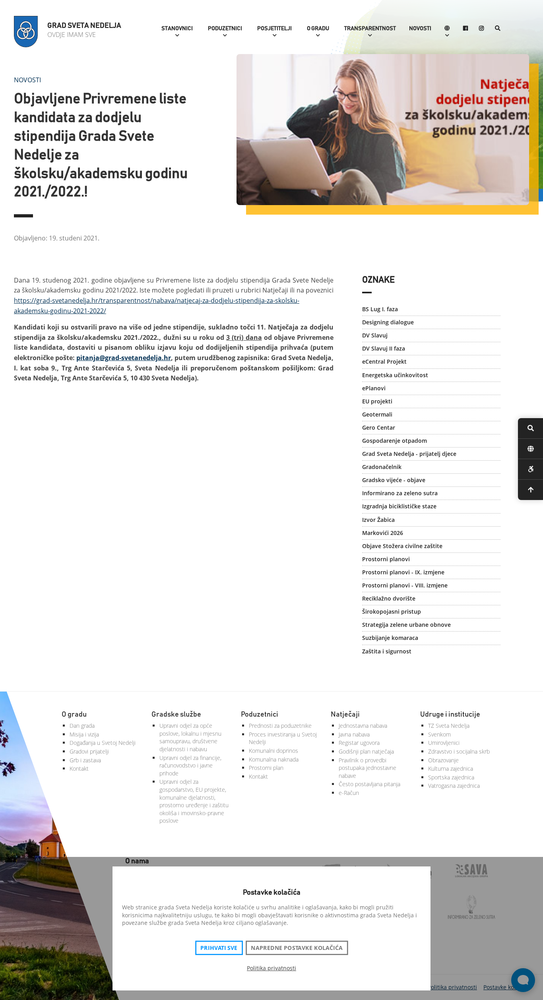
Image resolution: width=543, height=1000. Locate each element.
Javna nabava (354, 734)
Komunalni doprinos (273, 750)
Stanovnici (177, 28)
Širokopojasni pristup (391, 611)
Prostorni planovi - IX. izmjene (403, 572)
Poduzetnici (225, 28)
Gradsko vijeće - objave (393, 480)
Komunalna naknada (274, 759)
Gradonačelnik (381, 467)
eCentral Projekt (384, 361)
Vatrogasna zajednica (454, 785)
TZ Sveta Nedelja (448, 725)
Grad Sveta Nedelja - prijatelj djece (409, 453)
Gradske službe (176, 714)
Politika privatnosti (271, 968)
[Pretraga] (497, 29)
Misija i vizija (84, 734)
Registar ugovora (359, 742)
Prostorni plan (266, 767)
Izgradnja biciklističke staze (399, 506)
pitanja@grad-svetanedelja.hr (123, 357)
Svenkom (439, 734)
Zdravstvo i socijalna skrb (459, 751)
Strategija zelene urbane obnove (406, 624)
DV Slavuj (375, 335)
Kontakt (79, 768)
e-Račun (349, 793)
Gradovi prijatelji (89, 751)
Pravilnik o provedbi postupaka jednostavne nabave (367, 767)
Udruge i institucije (450, 714)
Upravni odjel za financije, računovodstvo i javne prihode (190, 765)
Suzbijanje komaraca (390, 637)
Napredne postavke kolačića (296, 948)
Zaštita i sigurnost (386, 651)
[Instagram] (481, 29)
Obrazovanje (443, 760)
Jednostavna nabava (363, 725)
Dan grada (82, 725)
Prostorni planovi (386, 559)
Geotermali (377, 414)
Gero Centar (378, 427)
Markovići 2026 (382, 533)
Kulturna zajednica (450, 768)
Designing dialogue (388, 322)
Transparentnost (370, 28)
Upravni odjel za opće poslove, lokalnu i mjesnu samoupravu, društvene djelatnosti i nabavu (190, 737)
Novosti (420, 28)
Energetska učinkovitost (395, 375)
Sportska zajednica (451, 777)
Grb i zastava (85, 760)
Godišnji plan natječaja (366, 751)
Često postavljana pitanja (369, 784)
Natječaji (345, 714)
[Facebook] (465, 29)
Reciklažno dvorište (388, 598)
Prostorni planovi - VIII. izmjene (405, 585)
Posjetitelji (274, 28)
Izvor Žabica (378, 519)
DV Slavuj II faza (383, 348)
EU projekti (377, 401)
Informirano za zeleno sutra (400, 493)
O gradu (318, 28)
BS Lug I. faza (380, 309)
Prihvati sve (218, 948)
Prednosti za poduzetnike (280, 725)
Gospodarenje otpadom (394, 440)
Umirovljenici (444, 742)
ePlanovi (374, 388)
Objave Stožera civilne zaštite (402, 546)
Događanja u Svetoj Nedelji (103, 742)
